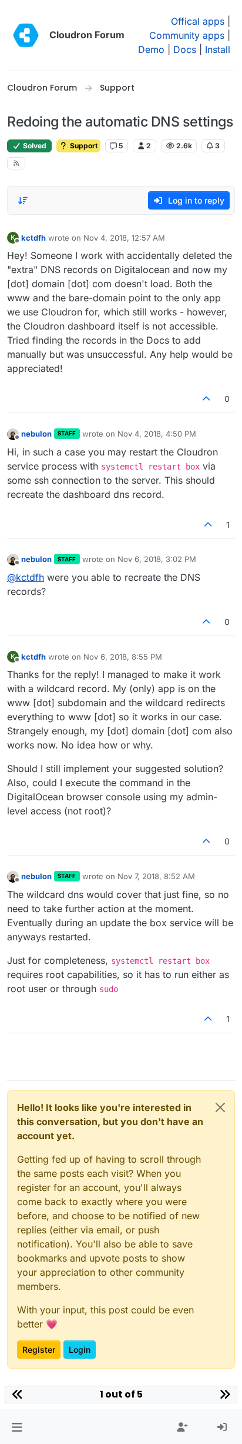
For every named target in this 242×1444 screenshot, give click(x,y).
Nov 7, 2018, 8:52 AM (156, 876)
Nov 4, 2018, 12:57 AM (124, 237)
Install (217, 49)
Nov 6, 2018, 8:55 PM (122, 656)
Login (79, 1350)
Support (83, 145)
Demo (151, 49)
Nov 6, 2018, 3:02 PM (156, 559)
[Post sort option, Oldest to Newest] (22, 201)
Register (38, 1350)
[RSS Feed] (16, 163)
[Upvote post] (206, 399)
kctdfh (33, 237)
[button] (17, 1427)
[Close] (220, 1107)
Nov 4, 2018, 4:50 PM (156, 433)
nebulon (36, 433)
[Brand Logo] (26, 35)
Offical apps (197, 21)
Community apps (186, 35)
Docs (184, 49)
